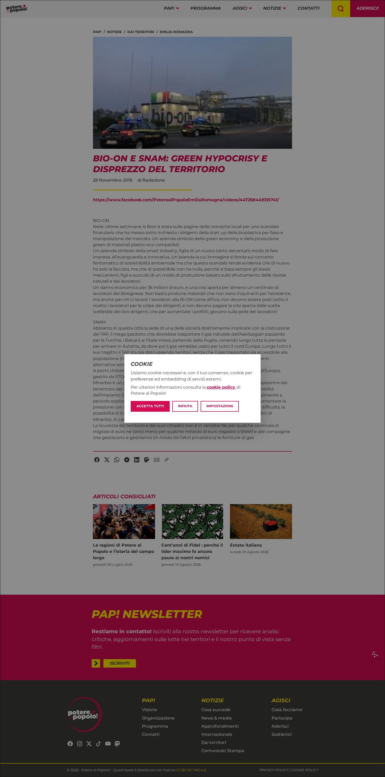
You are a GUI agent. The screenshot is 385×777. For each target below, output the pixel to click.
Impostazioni (219, 406)
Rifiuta (185, 406)
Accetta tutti (150, 406)
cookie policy (221, 387)
